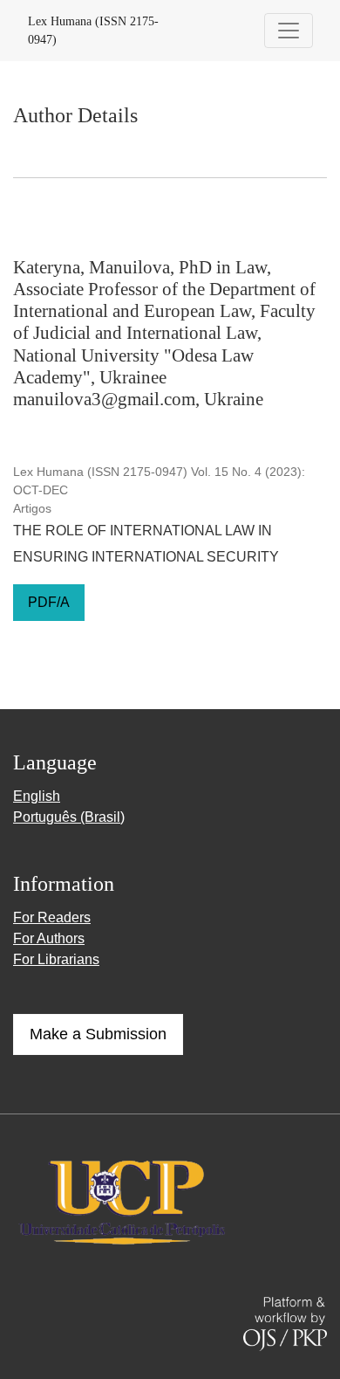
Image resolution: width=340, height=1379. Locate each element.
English (36, 796)
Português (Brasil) (69, 817)
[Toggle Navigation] (288, 30)
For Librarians (56, 959)
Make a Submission (98, 1034)
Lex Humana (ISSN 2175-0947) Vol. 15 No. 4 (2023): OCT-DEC (159, 481)
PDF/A (49, 602)
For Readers (52, 917)
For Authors (49, 938)
